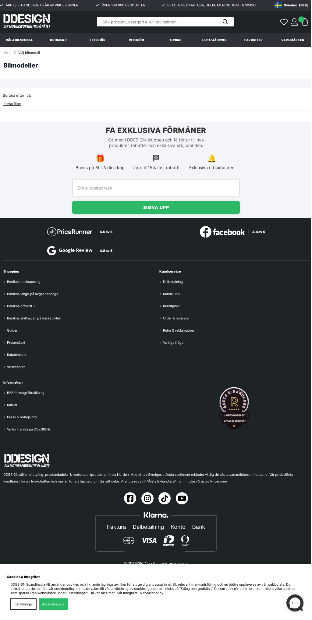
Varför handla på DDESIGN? (29, 429)
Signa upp (156, 207)
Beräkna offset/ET (21, 306)
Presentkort (16, 342)
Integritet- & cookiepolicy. (143, 593)
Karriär (12, 405)
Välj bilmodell (19, 40)
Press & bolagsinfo (22, 417)
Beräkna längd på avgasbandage (32, 294)
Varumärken (292, 40)
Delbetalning (173, 282)
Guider (12, 330)
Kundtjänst (171, 306)
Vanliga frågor (174, 342)
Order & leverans (176, 318)
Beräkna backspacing (24, 282)
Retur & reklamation (178, 330)
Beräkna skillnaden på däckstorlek (34, 318)
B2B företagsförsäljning (25, 393)
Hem (7, 53)
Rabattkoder (17, 355)
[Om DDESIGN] (234, 408)
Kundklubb (171, 294)
